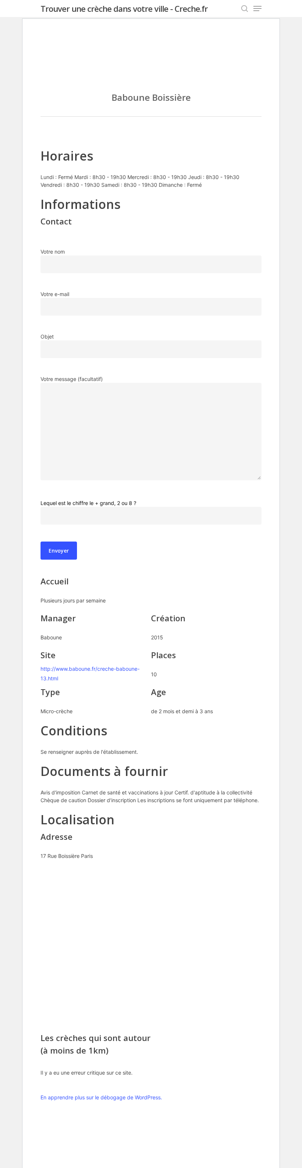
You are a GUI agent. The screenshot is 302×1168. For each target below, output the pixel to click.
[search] (244, 8)
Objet (47, 336)
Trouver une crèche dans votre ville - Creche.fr (124, 8)
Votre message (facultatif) (72, 379)
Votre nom (53, 251)
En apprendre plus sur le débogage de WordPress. (101, 1097)
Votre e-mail (55, 294)
